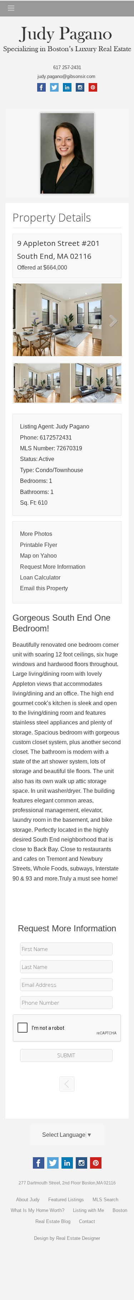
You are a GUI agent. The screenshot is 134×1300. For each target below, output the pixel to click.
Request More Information (52, 567)
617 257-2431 (67, 67)
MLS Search (105, 1199)
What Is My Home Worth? (37, 1210)
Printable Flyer (38, 545)
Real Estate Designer (78, 1238)
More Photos (36, 534)
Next (111, 322)
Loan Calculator (40, 577)
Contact (87, 1221)
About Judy (28, 1199)
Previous (23, 322)
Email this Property (44, 588)
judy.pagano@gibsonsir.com (67, 76)
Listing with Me (88, 1210)
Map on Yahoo (38, 556)
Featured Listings (66, 1199)
